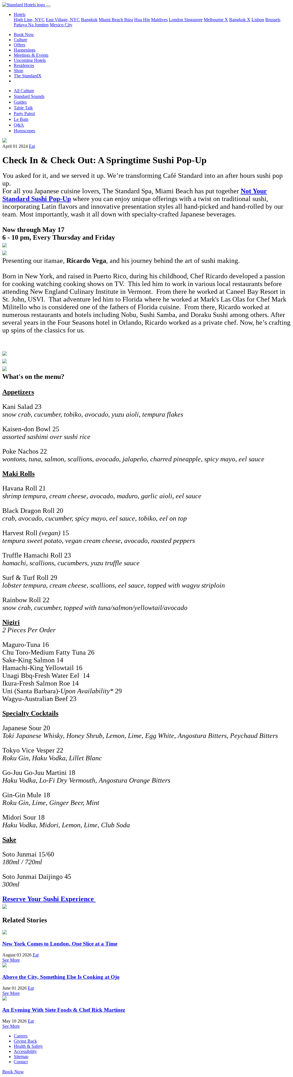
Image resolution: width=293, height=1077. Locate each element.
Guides (20, 102)
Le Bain (21, 119)
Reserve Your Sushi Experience (49, 899)
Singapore (193, 19)
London (176, 19)
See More (11, 960)
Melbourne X (216, 19)
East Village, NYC (63, 19)
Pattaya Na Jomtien (31, 24)
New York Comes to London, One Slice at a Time (59, 944)
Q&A (19, 125)
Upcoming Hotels (30, 60)
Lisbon (258, 19)
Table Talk (23, 107)
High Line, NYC (29, 19)
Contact (21, 1061)
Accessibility (25, 1051)
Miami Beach (111, 19)
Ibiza (128, 19)
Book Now (24, 34)
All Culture (24, 90)
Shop (18, 70)
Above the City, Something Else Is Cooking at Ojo (61, 977)
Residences (24, 65)
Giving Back (25, 1041)
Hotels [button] (19, 14)
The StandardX (27, 75)
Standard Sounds (29, 96)
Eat (32, 146)
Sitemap (21, 1056)
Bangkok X (239, 19)
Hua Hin (142, 19)
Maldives (159, 19)
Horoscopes (24, 130)
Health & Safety (28, 1046)
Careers (20, 1035)
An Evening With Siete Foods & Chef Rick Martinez (63, 1010)
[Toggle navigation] (48, 6)
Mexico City (61, 24)
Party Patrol (24, 113)
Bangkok (89, 19)
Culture (20, 39)
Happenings (24, 50)
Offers (19, 44)
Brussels (272, 19)
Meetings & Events (31, 55)
